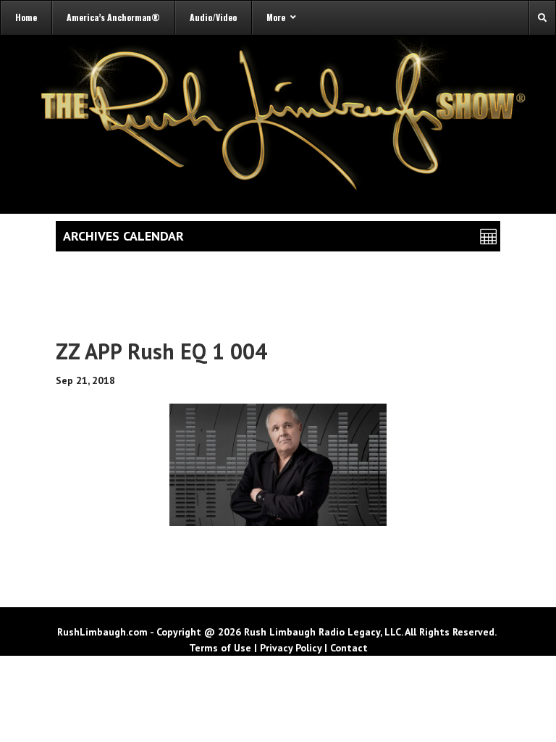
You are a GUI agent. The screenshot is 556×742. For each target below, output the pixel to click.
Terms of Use (220, 647)
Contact (349, 647)
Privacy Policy (290, 647)
